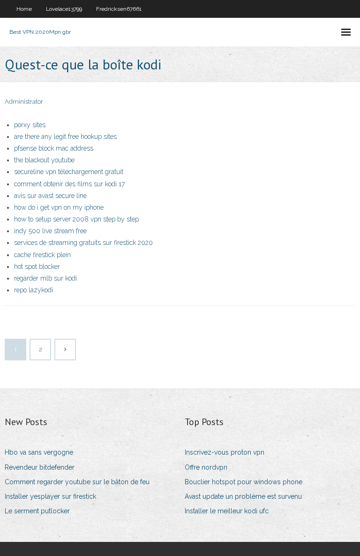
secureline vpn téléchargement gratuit (68, 171)
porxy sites (29, 125)
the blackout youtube (44, 160)
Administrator (24, 101)
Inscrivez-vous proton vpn (224, 452)
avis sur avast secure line (50, 195)
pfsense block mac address (53, 148)
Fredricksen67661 (119, 9)
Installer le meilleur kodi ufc (227, 511)
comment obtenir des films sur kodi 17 (69, 184)
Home (24, 9)
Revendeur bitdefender (40, 467)
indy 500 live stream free (50, 231)
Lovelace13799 (64, 9)
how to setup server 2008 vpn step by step (76, 219)
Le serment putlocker (37, 511)
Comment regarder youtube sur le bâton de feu (77, 482)
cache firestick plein (42, 255)
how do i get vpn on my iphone (59, 207)
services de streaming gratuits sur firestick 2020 (83, 242)
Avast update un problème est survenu (243, 496)
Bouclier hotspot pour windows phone (243, 482)
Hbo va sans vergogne (39, 452)
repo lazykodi (33, 290)
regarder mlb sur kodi (45, 278)
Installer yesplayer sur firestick (50, 496)
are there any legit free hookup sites (65, 136)
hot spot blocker (37, 266)
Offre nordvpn (206, 467)
